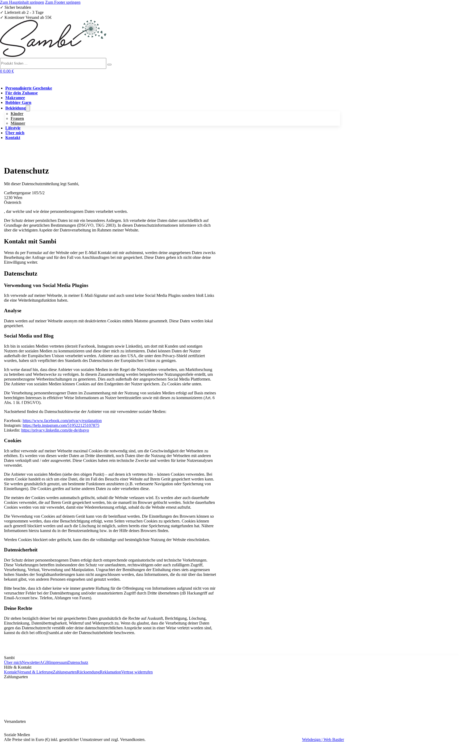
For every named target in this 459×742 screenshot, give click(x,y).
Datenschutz (77, 662)
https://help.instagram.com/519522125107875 (61, 425)
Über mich (14, 132)
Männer (18, 123)
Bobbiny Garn (18, 102)
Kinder (17, 113)
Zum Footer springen (62, 2)
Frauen (17, 118)
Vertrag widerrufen (137, 672)
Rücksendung (88, 672)
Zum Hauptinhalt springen (22, 2)
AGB (44, 662)
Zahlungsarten (65, 672)
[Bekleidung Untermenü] (28, 108)
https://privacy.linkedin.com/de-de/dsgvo (55, 430)
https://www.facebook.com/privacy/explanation (62, 420)
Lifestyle (12, 128)
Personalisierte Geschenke (28, 88)
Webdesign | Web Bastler (323, 739)
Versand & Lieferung (35, 672)
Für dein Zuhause (21, 93)
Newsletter (31, 662)
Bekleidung (15, 108)
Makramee (15, 97)
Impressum (58, 662)
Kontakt (12, 137)
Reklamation (110, 672)
